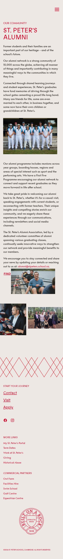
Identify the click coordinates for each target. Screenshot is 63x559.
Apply (8, 407)
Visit (6, 400)
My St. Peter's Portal (14, 443)
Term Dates (9, 447)
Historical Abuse (12, 462)
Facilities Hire (11, 483)
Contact (10, 392)
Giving (7, 457)
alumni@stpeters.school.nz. (34, 266)
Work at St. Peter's (13, 452)
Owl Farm (8, 478)
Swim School (10, 488)
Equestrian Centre (13, 498)
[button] (56, 9)
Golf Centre (10, 493)
